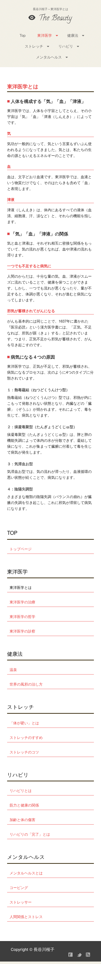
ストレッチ (34, 46)
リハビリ (65, 46)
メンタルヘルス (49, 56)
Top (22, 35)
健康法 (72, 35)
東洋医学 (44, 35)
